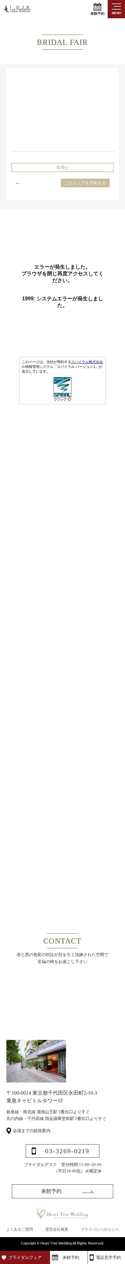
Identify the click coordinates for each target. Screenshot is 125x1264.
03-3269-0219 (67, 1151)
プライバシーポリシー (99, 1229)
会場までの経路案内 (31, 1131)
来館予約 (97, 13)
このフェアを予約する (85, 183)
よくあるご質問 (19, 1229)
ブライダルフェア (25, 1257)
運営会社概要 (56, 1229)
